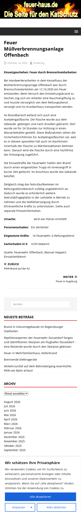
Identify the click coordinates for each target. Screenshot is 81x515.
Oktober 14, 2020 (17, 63)
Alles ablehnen (56, 507)
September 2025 (15, 450)
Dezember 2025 (14, 437)
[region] (40, 486)
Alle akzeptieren (40, 497)
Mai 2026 (10, 415)
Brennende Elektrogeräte (20, 359)
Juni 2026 (10, 410)
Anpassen (18, 507)
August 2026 (12, 402)
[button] (75, 31)
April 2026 (10, 419)
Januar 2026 (12, 432)
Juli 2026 (9, 406)
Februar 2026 (12, 428)
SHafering (38, 63)
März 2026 (11, 424)
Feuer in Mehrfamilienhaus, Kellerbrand (30, 353)
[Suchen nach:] (41, 304)
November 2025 (14, 441)
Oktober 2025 (13, 446)
